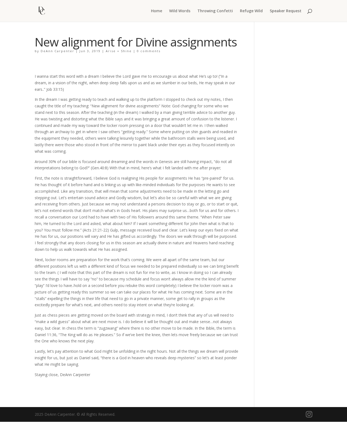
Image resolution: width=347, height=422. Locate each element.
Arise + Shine (119, 51)
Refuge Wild (251, 11)
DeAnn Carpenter (57, 51)
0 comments (148, 51)
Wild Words (179, 11)
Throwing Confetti (215, 11)
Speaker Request (285, 11)
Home (156, 11)
